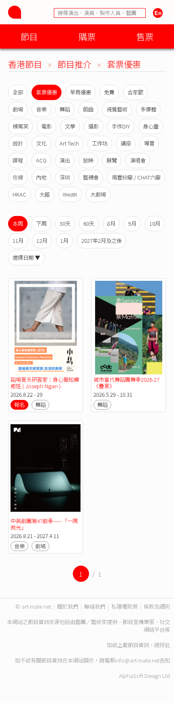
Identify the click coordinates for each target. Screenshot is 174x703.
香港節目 (25, 64)
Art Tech (69, 143)
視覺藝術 (116, 109)
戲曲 (88, 109)
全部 (18, 92)
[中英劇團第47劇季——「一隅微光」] (46, 469)
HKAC (19, 194)
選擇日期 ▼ (26, 257)
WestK (70, 194)
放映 (88, 160)
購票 (87, 36)
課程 (18, 160)
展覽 (111, 160)
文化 (41, 143)
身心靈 (151, 126)
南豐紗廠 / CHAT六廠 (136, 177)
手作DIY (121, 126)
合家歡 (135, 92)
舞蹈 (64, 109)
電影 (46, 126)
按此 (164, 645)
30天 (64, 223)
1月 (64, 240)
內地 (41, 177)
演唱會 (138, 160)
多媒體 (148, 109)
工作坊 (100, 143)
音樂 (41, 109)
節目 (29, 36)
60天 (88, 223)
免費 (109, 92)
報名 (19, 404)
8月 (111, 223)
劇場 (18, 109)
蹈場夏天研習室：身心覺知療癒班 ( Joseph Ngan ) (45, 383)
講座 (126, 143)
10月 (154, 223)
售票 (144, 36)
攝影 (93, 126)
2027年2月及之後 (101, 240)
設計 (18, 143)
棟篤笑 (20, 126)
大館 (44, 194)
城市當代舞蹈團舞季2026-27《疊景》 (126, 383)
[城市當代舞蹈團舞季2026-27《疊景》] (128, 327)
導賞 (149, 143)
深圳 (64, 177)
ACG (41, 160)
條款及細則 (157, 606)
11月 (18, 240)
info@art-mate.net (137, 660)
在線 (18, 177)
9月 (132, 223)
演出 (64, 160)
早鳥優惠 (80, 92)
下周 (41, 223)
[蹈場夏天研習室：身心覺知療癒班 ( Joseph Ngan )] (46, 327)
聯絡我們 (94, 606)
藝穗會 (91, 177)
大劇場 (98, 194)
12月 (41, 240)
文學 (70, 126)
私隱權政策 (124, 606)
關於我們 (67, 606)
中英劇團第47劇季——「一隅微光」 (44, 524)
